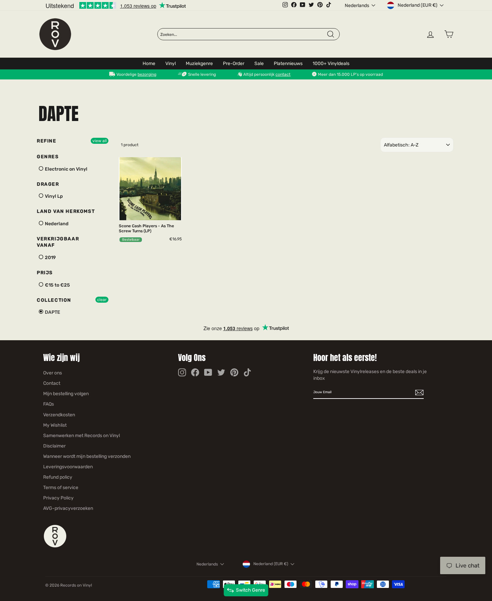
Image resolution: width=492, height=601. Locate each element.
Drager (48, 184)
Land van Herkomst (66, 211)
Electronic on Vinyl (65, 169)
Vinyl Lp (53, 196)
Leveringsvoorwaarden (68, 467)
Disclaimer (54, 446)
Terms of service (60, 487)
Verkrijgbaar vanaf (58, 242)
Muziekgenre (199, 63)
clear (102, 299)
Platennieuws (288, 63)
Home (149, 63)
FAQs (48, 404)
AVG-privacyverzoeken (68, 508)
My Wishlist (55, 425)
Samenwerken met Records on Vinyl (81, 435)
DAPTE (52, 312)
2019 (50, 257)
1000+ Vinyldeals (331, 63)
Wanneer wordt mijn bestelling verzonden (87, 456)
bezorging (147, 74)
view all (99, 140)
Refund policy (57, 477)
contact (283, 74)
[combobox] (243, 34)
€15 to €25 (57, 285)
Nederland (56, 224)
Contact (51, 383)
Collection (54, 300)
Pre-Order (233, 63)
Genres (48, 157)
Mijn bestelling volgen (66, 394)
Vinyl (170, 63)
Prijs (45, 273)
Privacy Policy (58, 498)
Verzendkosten (59, 415)
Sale (259, 63)
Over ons (52, 373)
